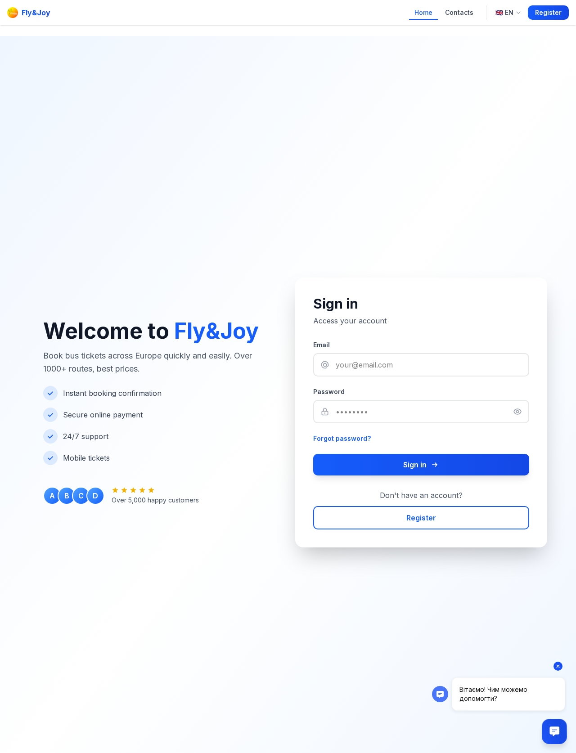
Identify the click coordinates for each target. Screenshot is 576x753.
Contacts (459, 12)
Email (321, 345)
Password (329, 391)
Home (423, 12)
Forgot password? (342, 438)
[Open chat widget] (554, 731)
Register (548, 12)
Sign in (415, 464)
